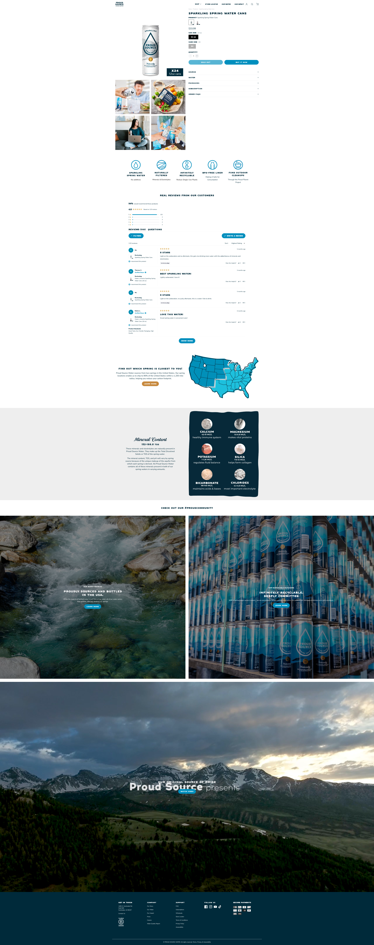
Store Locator (180, 917)
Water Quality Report (153, 924)
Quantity (193, 52)
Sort (227, 243)
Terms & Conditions (182, 920)
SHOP (197, 4)
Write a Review (235, 236)
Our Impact (150, 913)
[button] (146, 215)
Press (148, 917)
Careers (149, 920)
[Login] (246, 4)
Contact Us (121, 913)
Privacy (199, 942)
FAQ (177, 906)
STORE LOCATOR (211, 4)
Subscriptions (180, 910)
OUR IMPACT (239, 4)
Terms (195, 942)
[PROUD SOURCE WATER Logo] (119, 4)
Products (195, 9)
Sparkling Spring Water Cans (143, 257)
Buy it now (241, 62)
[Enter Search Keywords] (252, 4)
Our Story (150, 906)
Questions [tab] (155, 230)
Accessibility (179, 927)
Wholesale (179, 913)
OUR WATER (226, 4)
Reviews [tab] (137, 230)
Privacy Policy (180, 924)
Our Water (150, 910)
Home (190, 9)
